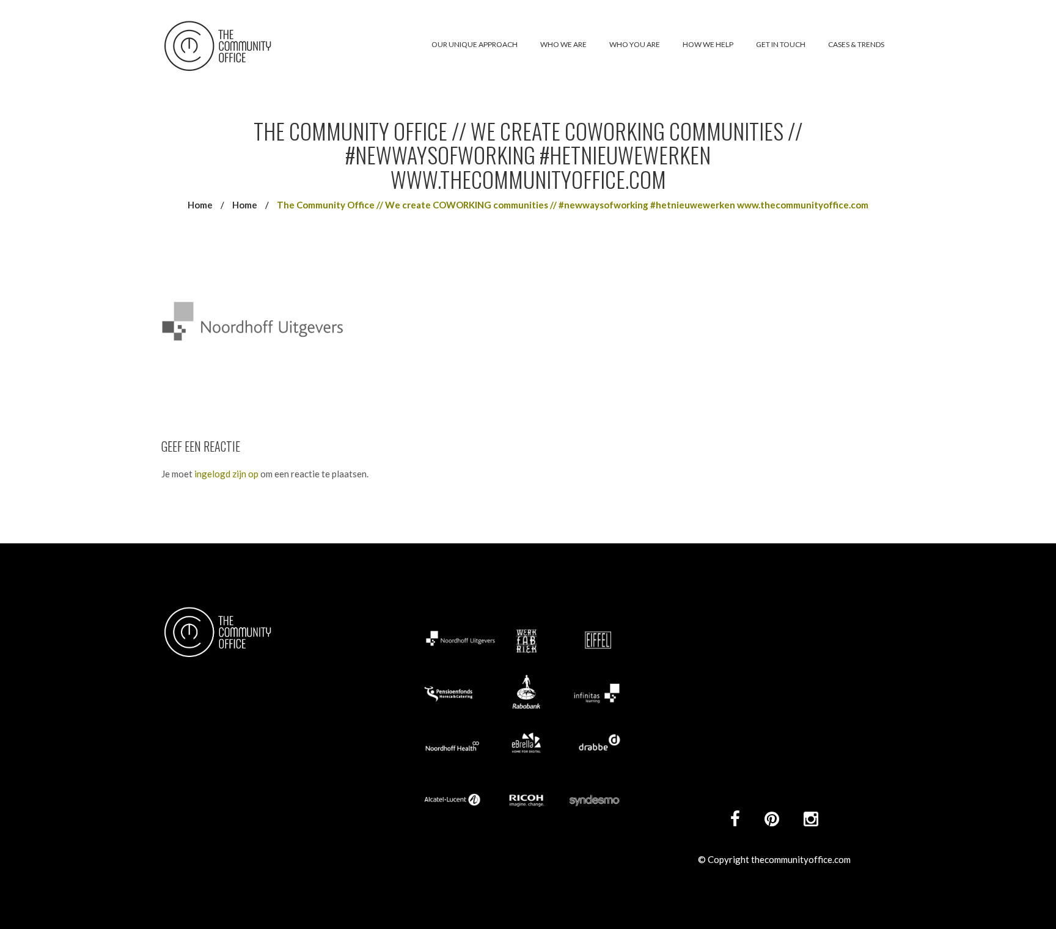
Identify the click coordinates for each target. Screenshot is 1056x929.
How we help (708, 44)
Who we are (563, 44)
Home (200, 204)
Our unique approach (474, 44)
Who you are (634, 44)
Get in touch (780, 44)
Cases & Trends (856, 44)
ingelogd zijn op (226, 473)
